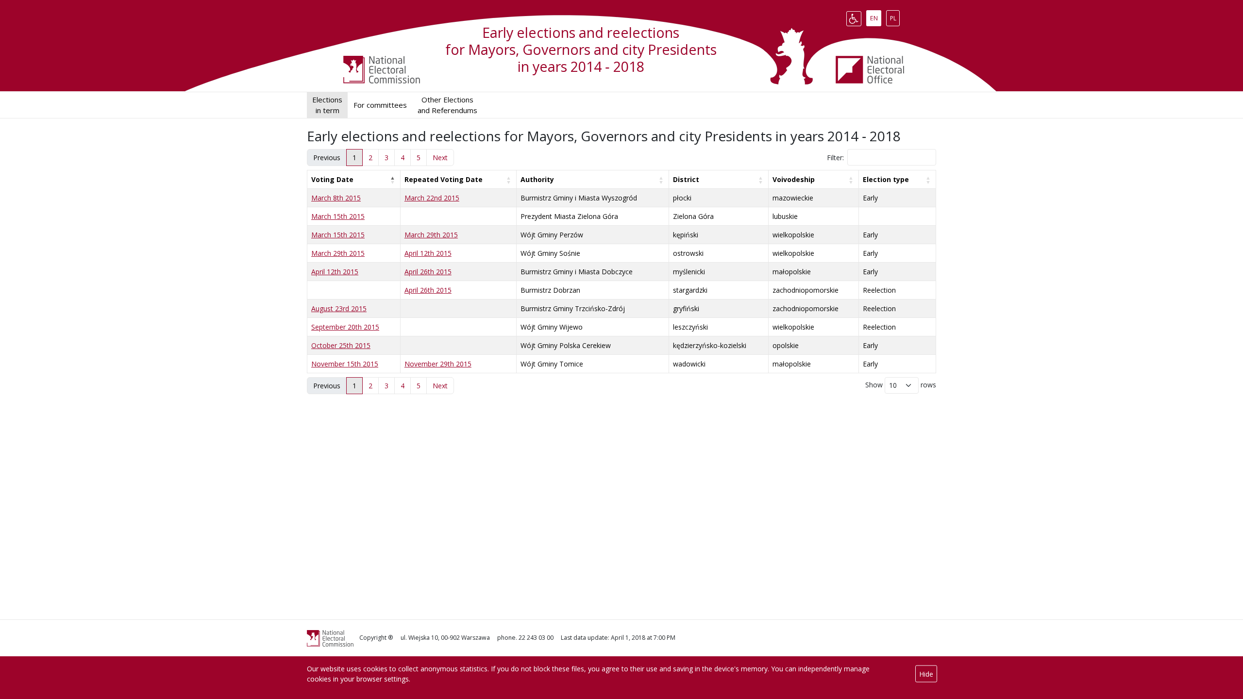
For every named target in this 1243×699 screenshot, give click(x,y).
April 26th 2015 (428, 271)
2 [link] (370, 157)
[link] (440, 157)
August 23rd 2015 (339, 308)
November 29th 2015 (437, 363)
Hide (926, 674)
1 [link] (354, 157)
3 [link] (386, 157)
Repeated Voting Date (443, 179)
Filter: (835, 157)
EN (875, 16)
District (686, 179)
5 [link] (418, 157)
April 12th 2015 (428, 253)
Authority (537, 179)
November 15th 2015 (344, 363)
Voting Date (332, 179)
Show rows (900, 384)
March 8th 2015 (336, 197)
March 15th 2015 (338, 216)
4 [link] (402, 157)
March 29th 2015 (431, 234)
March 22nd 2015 (431, 197)
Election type (886, 179)
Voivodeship (794, 179)
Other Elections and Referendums (447, 105)
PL (895, 16)
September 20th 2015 (345, 327)
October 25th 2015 (340, 345)
